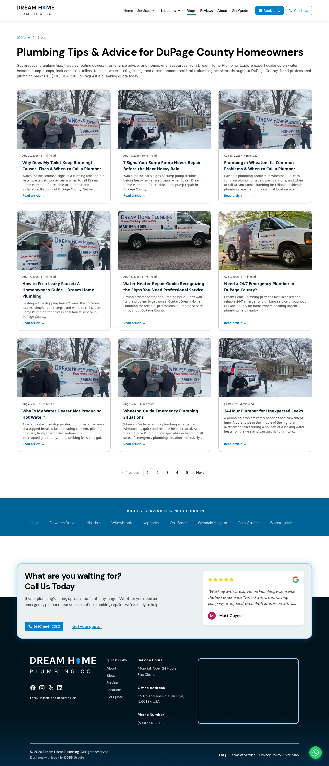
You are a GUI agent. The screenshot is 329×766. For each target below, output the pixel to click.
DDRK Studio (74, 757)
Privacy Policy (270, 755)
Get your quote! (87, 626)
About (111, 668)
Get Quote (115, 697)
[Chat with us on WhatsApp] (315, 752)
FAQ (222, 755)
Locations (114, 689)
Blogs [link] (42, 37)
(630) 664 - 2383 (150, 723)
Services (113, 682)
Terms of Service (242, 755)
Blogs (111, 675)
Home (25, 37)
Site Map (292, 755)
